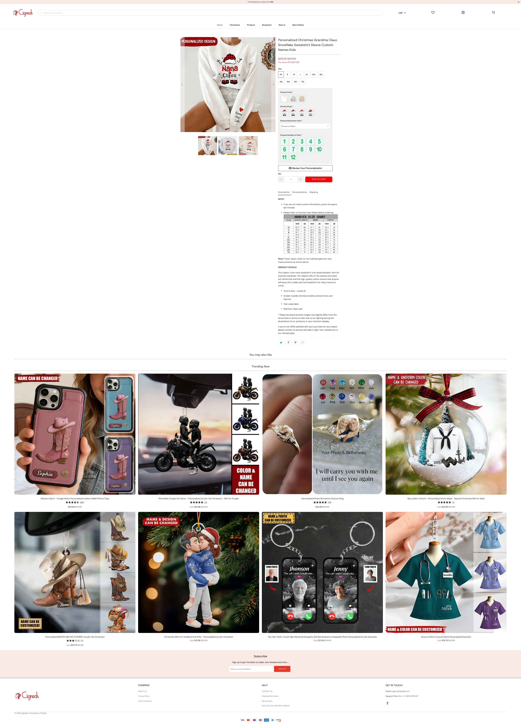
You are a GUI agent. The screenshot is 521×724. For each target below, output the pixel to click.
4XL (281, 82)
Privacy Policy (143, 696)
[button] (251, 25)
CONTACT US (267, 691)
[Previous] (182, 84)
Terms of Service (145, 701)
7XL (302, 82)
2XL (313, 74)
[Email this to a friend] (303, 343)
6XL (295, 82)
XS (281, 74)
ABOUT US (142, 691)
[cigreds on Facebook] (388, 703)
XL (307, 74)
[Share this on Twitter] (281, 343)
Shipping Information (270, 696)
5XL (288, 82)
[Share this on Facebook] (288, 343)
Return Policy (267, 701)
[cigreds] (22, 13)
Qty (279, 174)
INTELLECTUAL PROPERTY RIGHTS (275, 706)
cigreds (25, 713)
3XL (321, 74)
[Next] (273, 84)
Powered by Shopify (38, 713)
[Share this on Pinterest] (295, 343)
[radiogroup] (305, 98)
